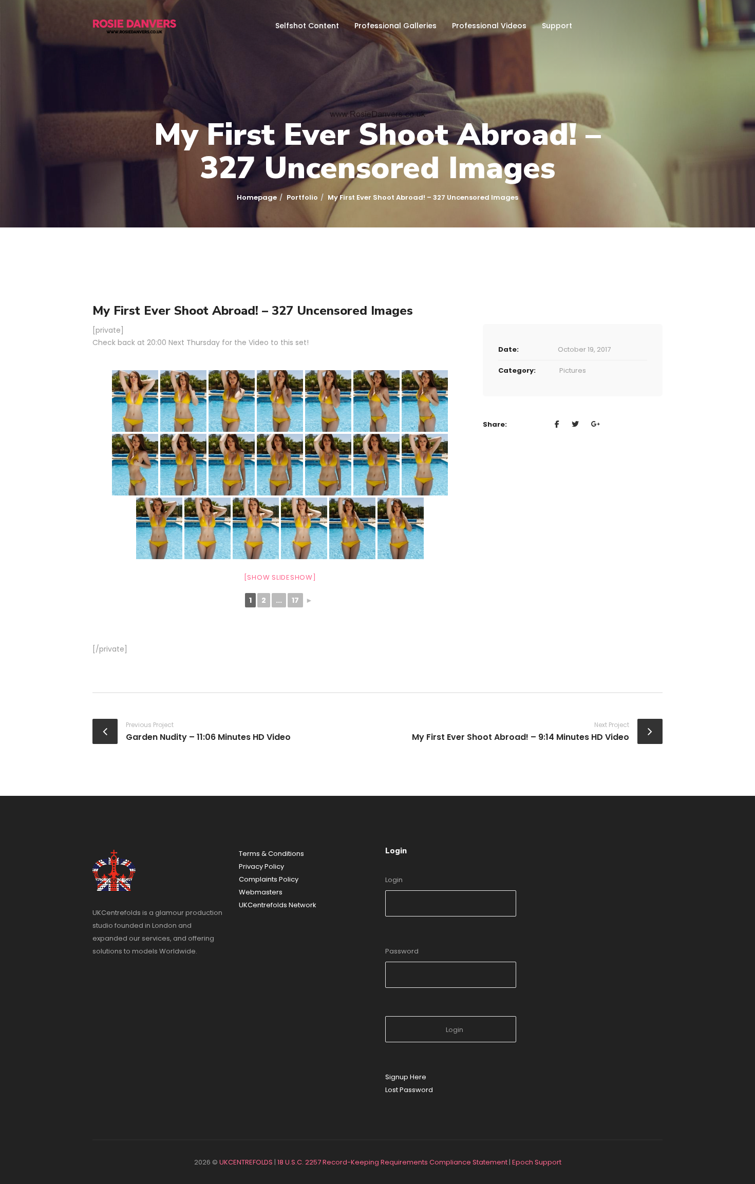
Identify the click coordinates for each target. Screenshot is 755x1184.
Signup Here (405, 1077)
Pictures (572, 370)
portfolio (302, 197)
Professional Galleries (395, 26)
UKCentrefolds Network (277, 905)
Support (557, 26)
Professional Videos (489, 26)
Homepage (257, 197)
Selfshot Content (307, 26)
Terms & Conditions (271, 853)
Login (394, 880)
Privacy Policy (261, 866)
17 (295, 600)
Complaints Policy (268, 879)
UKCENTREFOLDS (246, 1162)
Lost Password (409, 1090)
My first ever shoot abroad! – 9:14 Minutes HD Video (520, 737)
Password (402, 951)
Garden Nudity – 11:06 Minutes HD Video (208, 737)
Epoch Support (536, 1162)
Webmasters (260, 892)
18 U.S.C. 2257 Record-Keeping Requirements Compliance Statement (392, 1162)
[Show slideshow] (280, 577)
